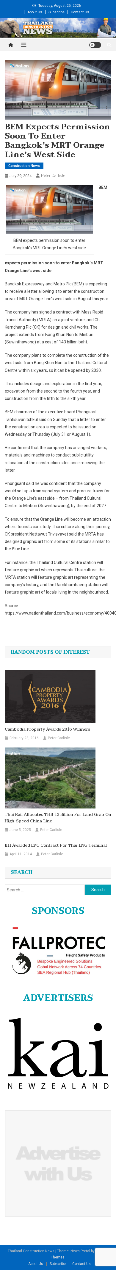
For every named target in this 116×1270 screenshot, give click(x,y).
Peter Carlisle (53, 175)
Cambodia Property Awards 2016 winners (47, 729)
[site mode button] (95, 45)
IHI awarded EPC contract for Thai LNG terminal (56, 845)
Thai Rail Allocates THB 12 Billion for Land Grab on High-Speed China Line (58, 817)
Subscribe (56, 12)
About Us (34, 12)
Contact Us (80, 12)
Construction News (24, 166)
